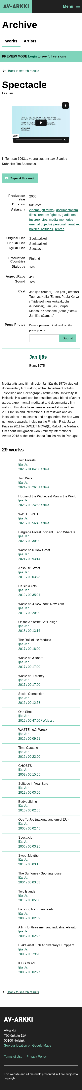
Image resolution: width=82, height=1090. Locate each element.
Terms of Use (13, 1056)
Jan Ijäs (38, 357)
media (53, 219)
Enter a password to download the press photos (50, 328)
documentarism (67, 210)
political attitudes (41, 229)
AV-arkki (16, 6)
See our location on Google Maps (27, 1045)
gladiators (69, 214)
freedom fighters (48, 214)
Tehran (59, 229)
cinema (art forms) (42, 210)
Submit (68, 338)
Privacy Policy (36, 1056)
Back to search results (23, 71)
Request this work (22, 178)
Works (11, 41)
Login (32, 56)
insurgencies (38, 219)
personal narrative (66, 224)
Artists (30, 41)
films (32, 214)
